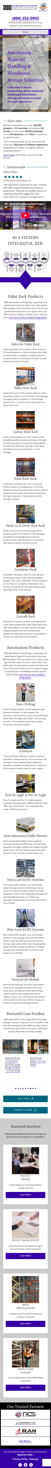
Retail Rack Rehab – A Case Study (13, 1061)
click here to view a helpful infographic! (32, 676)
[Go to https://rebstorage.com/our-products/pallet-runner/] (25, 835)
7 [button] (30, 1088)
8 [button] (33, 1088)
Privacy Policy (20, 1459)
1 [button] (15, 1088)
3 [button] (20, 1088)
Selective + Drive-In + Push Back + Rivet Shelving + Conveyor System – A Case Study (37, 1067)
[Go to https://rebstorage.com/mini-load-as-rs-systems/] (25, 932)
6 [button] (28, 1088)
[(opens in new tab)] (25, 1414)
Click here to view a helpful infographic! (28, 317)
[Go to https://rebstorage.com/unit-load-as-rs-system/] (25, 882)
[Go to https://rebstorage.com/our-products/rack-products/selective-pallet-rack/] (25, 343)
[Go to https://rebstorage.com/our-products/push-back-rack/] (25, 479)
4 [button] (23, 1088)
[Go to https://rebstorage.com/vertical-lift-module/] (25, 982)
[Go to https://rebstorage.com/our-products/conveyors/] (25, 750)
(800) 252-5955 (25, 18)
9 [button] (35, 1088)
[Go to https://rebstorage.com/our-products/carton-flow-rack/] (25, 432)
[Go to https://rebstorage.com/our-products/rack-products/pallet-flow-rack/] (25, 387)
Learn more (8, 154)
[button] (25, 1098)
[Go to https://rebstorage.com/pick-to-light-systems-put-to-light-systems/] (25, 793)
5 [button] (25, 1088)
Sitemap (33, 1459)
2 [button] (18, 1088)
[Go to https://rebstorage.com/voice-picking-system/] (25, 705)
